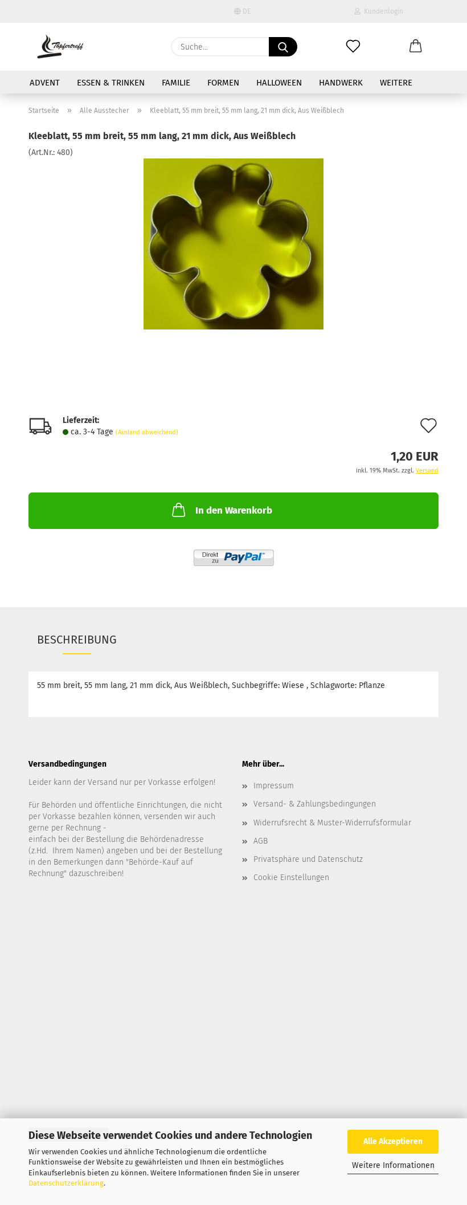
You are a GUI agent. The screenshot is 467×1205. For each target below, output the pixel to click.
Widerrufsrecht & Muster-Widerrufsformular (332, 823)
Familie (176, 83)
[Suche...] (283, 46)
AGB (260, 841)
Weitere (396, 83)
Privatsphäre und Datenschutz (308, 859)
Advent (45, 83)
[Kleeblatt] (233, 244)
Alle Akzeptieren (393, 1141)
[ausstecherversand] (60, 47)
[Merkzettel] (353, 47)
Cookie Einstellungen (291, 877)
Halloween (279, 83)
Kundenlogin (382, 11)
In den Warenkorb (233, 510)
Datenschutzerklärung (66, 1183)
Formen (223, 83)
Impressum (273, 786)
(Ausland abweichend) (147, 432)
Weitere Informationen (393, 1165)
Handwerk (341, 83)
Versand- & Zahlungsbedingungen (314, 804)
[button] (415, 47)
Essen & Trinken (111, 83)
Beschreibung (77, 639)
